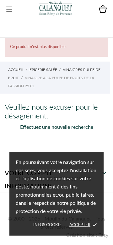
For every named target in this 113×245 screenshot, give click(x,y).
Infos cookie (47, 225)
